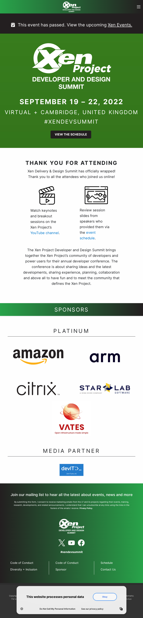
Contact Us (108, 569)
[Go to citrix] (38, 390)
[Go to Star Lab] (105, 390)
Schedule (107, 563)
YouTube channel (44, 233)
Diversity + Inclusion (23, 569)
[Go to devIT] (71, 472)
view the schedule (71, 134)
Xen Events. (120, 24)
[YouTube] (71, 542)
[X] (61, 542)
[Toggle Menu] (138, 6)
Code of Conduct (21, 563)
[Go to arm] (104, 359)
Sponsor (60, 569)
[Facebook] (81, 542)
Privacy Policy (86, 508)
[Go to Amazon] (38, 359)
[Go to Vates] (71, 421)
